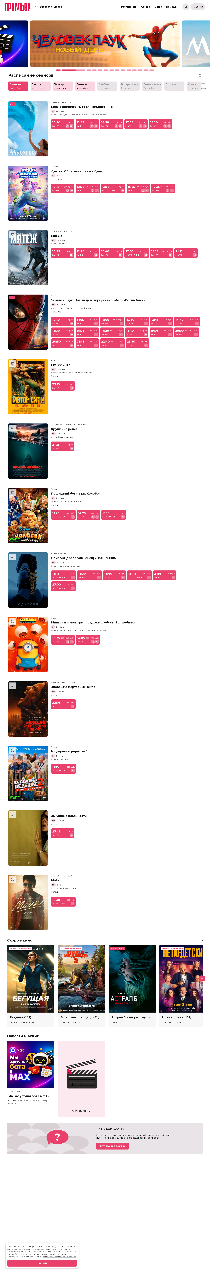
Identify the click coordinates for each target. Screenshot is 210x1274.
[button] (30, 45)
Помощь (171, 6)
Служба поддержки (112, 1146)
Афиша (145, 6)
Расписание (128, 6)
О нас (158, 6)
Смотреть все (79, 1111)
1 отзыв (54, 376)
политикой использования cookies (59, 1257)
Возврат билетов (51, 6)
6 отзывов (56, 311)
